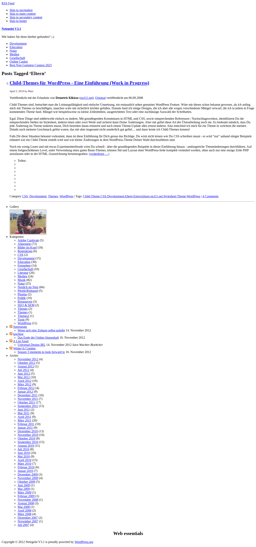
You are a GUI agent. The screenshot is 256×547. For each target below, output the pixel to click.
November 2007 (28, 521)
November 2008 (28, 499)
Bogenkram (25, 251)
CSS (25, 196)
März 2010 (24, 463)
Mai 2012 (24, 377)
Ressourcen (25, 301)
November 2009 (28, 478)
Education (16, 47)
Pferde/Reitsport (28, 290)
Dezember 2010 (28, 431)
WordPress (66, 196)
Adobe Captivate (28, 240)
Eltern (129, 196)
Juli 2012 (23, 370)
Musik (22, 280)
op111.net (86, 97)
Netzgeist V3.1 (11, 28)
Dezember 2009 (28, 474)
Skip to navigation (21, 10)
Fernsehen (24, 265)
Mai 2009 (24, 489)
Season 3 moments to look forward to (41, 352)
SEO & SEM (26, 305)
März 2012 (24, 384)
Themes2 (23, 316)
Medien (14, 54)
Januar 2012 (25, 391)
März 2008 (24, 514)
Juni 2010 (24, 453)
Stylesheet (169, 196)
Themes (53, 196)
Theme (181, 196)
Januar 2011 (25, 427)
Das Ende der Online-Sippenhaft (38, 337)
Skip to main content (23, 13)
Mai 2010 (24, 456)
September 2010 (28, 442)
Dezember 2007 (28, 517)
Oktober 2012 (26, 362)
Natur (13, 50)
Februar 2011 (26, 424)
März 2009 (24, 492)
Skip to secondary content (26, 17)
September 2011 (28, 406)
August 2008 (26, 503)
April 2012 (24, 380)
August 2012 (26, 366)
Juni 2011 (24, 409)
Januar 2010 (25, 471)
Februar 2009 (26, 496)
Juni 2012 (24, 373)
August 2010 (26, 445)
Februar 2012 (26, 388)
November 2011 (28, 398)
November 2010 (28, 435)
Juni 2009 (24, 485)
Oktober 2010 (26, 438)
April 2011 (24, 417)
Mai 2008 (24, 507)
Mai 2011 (24, 413)
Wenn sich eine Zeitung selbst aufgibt (41, 330)
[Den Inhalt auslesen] (11, 326)
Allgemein (24, 244)
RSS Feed (8, 3)
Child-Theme (91, 196)
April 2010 (24, 460)
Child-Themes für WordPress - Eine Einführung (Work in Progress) (79, 82)
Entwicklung (141, 196)
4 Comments (210, 196)
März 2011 (24, 420)
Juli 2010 (23, 449)
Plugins (22, 294)
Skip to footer (18, 21)
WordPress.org (84, 542)
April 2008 (24, 510)
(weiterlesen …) (99, 154)
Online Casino (19, 61)
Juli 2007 (23, 525)
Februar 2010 (26, 467)
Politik (22, 298)
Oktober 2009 (26, 481)
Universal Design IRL (31, 344)
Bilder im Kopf (27, 247)
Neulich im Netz (28, 287)
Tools (21, 319)
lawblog (18, 334)
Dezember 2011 (28, 395)
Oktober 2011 (26, 402)
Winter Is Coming (24, 348)
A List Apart (21, 341)
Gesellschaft (17, 58)
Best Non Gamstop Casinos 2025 (31, 65)
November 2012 (28, 359)
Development (18, 43)
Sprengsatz (20, 326)
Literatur (23, 272)
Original (100, 97)
